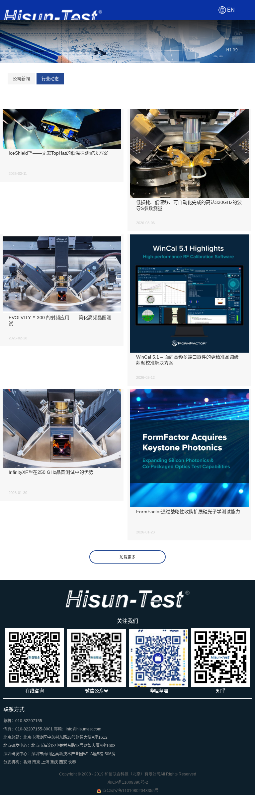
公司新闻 (21, 78)
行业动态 (50, 78)
